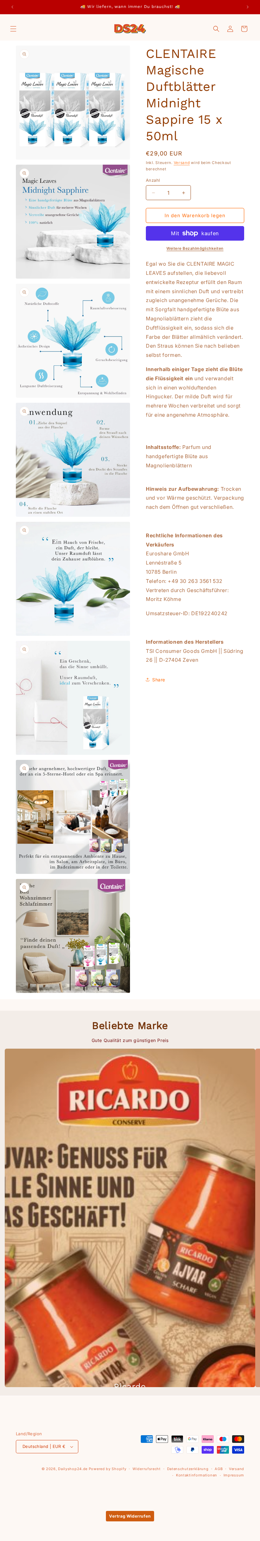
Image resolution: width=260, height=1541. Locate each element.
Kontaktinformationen (196, 1475)
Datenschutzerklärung (188, 1469)
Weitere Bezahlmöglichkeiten (195, 248)
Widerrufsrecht (147, 1469)
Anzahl (153, 180)
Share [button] (158, 679)
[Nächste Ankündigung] (248, 7)
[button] (13, 29)
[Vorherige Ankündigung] (12, 7)
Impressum (234, 1475)
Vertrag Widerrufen (130, 1516)
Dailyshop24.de (73, 1469)
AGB (219, 1469)
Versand (182, 162)
